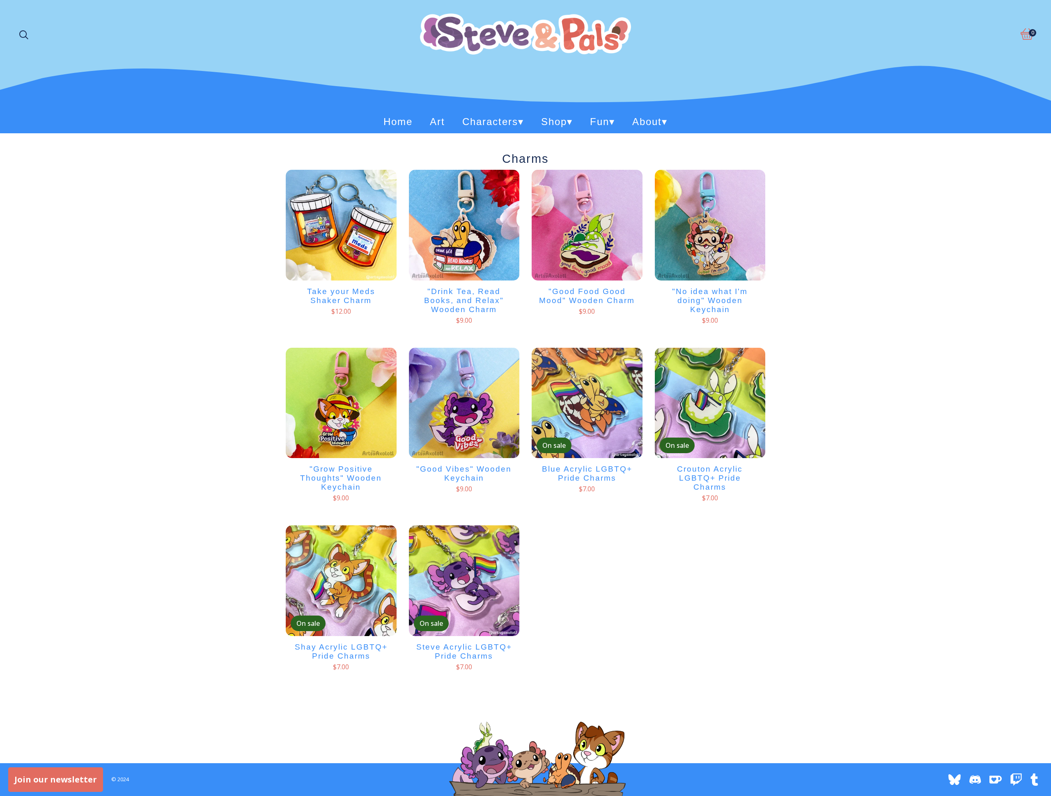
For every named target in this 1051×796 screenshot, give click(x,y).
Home (398, 121)
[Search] (23, 34)
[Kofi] (995, 779)
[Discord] (975, 779)
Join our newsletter (55, 779)
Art (437, 121)
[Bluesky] (954, 779)
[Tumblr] (1036, 779)
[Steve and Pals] (525, 34)
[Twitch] (1016, 779)
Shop (557, 121)
